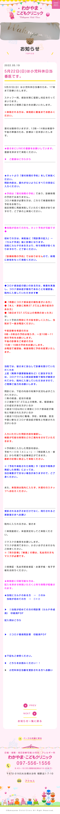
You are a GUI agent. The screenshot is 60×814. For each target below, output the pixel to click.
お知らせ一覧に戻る (30, 721)
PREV (33, 705)
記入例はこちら (13, 620)
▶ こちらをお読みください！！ (23, 663)
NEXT (27, 714)
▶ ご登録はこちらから (18, 159)
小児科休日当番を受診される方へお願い (31, 670)
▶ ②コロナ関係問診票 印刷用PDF (26, 634)
